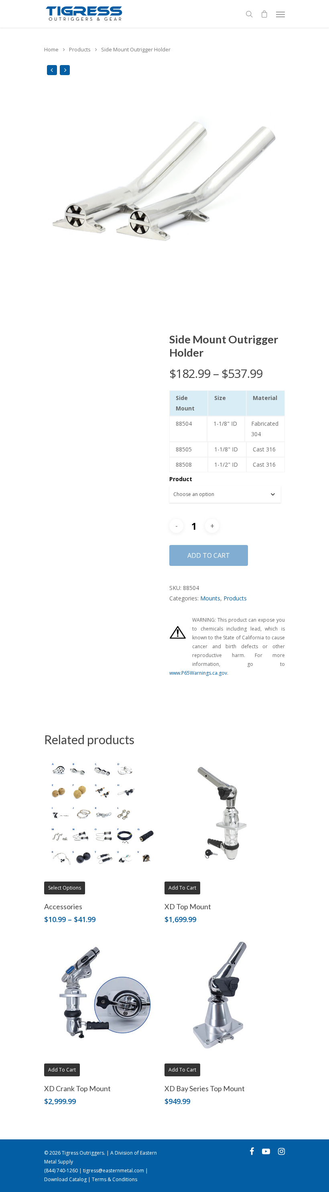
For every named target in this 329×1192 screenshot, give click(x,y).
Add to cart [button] (182, 887)
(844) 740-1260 (61, 1170)
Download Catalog (65, 1179)
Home (51, 49)
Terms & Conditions (114, 1179)
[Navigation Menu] (280, 14)
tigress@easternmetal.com (113, 1170)
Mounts (210, 598)
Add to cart (208, 555)
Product (180, 479)
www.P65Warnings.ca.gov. (198, 672)
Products (80, 49)
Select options (64, 887)
